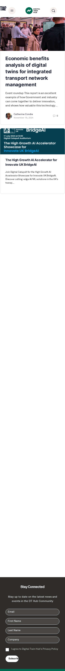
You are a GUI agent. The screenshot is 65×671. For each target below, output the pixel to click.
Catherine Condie (23, 114)
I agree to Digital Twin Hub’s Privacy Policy (34, 649)
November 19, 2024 (23, 118)
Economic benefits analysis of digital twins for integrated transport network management (28, 71)
